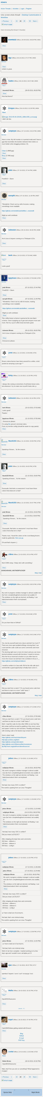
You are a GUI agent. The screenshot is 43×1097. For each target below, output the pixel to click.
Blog (21, 1033)
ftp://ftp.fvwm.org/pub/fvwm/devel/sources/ (16, 746)
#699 (34, 255)
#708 (39, 584)
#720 (36, 1052)
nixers (4, 2)
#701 (34, 353)
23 (16, 21)
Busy (3, 155)
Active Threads (6, 8)
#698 (38, 230)
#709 (35, 614)
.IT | (24, 1008)
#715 (36, 857)
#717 (34, 965)
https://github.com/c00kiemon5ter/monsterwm (17, 744)
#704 (38, 441)
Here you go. (19, 538)
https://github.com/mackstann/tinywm (14, 737)
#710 (39, 634)
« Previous (5, 21)
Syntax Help (8, 1092)
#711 (35, 679)
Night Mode (36, 1092)
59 (30, 21)
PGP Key (21, 1040)
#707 (36, 554)
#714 (38, 799)
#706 (38, 503)
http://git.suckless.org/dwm (10, 740)
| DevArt (20, 1008)
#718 (35, 990)
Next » (35, 21)
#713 (35, 758)
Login (22, 8)
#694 (37, 108)
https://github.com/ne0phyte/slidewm (14, 661)
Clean (4, 151)
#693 (36, 81)
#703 (38, 398)
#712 (39, 707)
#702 (35, 375)
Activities (16, 8)
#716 (39, 931)
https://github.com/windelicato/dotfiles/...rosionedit (18, 211)
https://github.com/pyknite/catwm (12, 742)
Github (21, 1036)
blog (36, 573)
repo (40, 573)
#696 (34, 170)
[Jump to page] (7, 24)
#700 (39, 278)
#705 (34, 466)
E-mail (21, 1038)
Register (29, 8)
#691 (39, 40)
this (9, 424)
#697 (37, 196)
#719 (35, 1019)
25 (24, 21)
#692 (34, 58)
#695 (39, 131)
